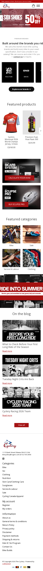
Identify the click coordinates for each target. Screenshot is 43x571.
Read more (7, 351)
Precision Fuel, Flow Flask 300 (31, 138)
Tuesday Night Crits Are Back (18, 379)
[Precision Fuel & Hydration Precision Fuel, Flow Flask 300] (32, 122)
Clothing (31, 269)
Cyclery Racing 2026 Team (16, 411)
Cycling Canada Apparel (12, 496)
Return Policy (8, 525)
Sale (31, 245)
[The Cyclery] (6, 5)
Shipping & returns (10, 539)
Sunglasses (7, 485)
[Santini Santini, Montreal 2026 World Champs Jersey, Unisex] (11, 122)
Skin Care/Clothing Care (13, 481)
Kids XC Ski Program (11, 543)
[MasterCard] (17, 567)
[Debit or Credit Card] (28, 567)
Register (6, 505)
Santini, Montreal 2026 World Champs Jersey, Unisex (11, 140)
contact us (18, 57)
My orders (7, 508)
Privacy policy (8, 528)
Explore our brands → (21, 89)
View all (21, 425)
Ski (3, 471)
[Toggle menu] (38, 5)
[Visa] (13, 567)
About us (6, 517)
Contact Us (7, 546)
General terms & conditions (14, 521)
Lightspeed (6, 564)
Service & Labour (11, 269)
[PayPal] (21, 567)
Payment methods (10, 536)
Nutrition (6, 478)
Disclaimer (7, 532)
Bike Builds (7, 550)
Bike (11, 245)
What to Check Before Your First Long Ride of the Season (20, 346)
